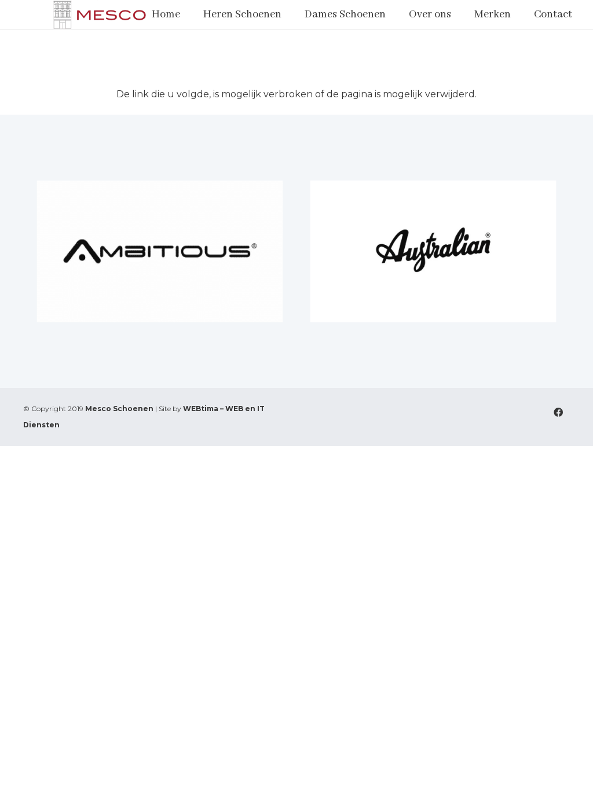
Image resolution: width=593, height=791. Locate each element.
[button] (288, 14)
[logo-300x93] (100, 14)
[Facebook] (558, 412)
